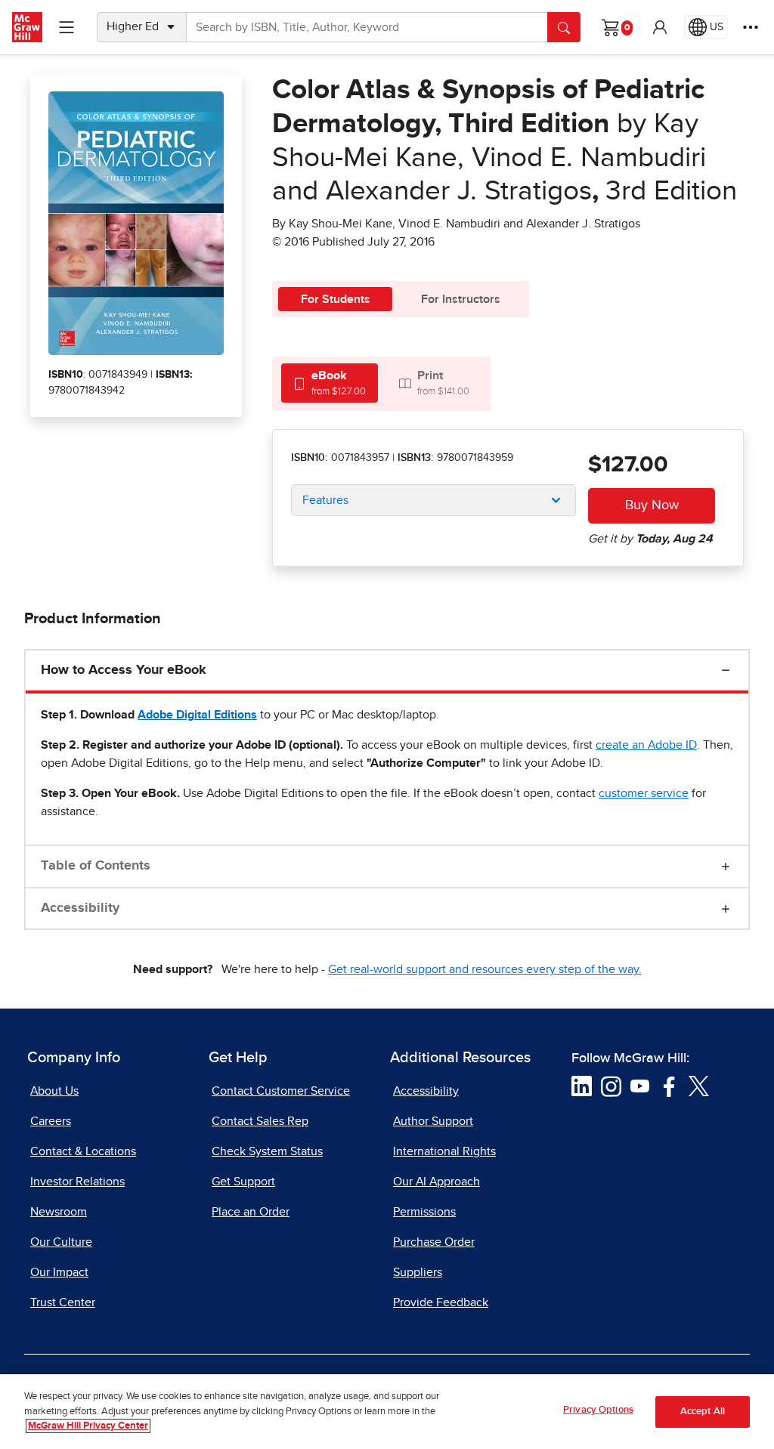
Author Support (433, 1121)
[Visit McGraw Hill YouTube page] (640, 1086)
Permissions (424, 1212)
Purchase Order (434, 1242)
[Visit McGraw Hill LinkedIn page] (581, 1086)
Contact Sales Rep (260, 1121)
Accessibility (80, 908)
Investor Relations (77, 1182)
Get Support (243, 1182)
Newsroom (58, 1212)
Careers (50, 1121)
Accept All (702, 1412)
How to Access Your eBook (123, 670)
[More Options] (750, 27)
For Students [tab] (335, 299)
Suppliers (417, 1272)
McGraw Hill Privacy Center (88, 1426)
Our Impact (59, 1272)
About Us (54, 1091)
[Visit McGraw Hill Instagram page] (611, 1086)
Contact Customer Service (281, 1091)
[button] (660, 27)
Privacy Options (598, 1410)
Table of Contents (95, 866)
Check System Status (267, 1151)
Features (325, 500)
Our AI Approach (436, 1182)
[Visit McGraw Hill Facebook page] (669, 1086)
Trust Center (62, 1302)
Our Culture (61, 1242)
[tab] (329, 382)
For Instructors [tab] (460, 299)
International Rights (444, 1151)
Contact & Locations (83, 1151)
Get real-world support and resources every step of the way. (485, 969)
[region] (387, 1411)
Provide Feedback (440, 1302)
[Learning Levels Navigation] (66, 27)
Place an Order (250, 1212)
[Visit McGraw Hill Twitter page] (699, 1086)
